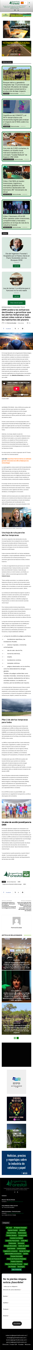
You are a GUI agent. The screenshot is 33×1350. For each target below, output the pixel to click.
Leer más (16, 266)
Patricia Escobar (14, 93)
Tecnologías (16, 307)
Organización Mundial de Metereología (12, 884)
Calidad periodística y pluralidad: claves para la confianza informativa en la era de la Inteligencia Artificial (9, 905)
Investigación (7, 126)
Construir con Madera (8, 159)
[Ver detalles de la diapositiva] (16, 15)
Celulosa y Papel (16, 990)
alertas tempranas (11, 881)
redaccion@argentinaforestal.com (15, 1213)
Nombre (5, 1296)
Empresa (6, 1315)
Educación (16, 960)
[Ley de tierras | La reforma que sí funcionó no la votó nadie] (16, 279)
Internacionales (7, 307)
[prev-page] (15, 1038)
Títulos (22, 307)
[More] (22, 328)
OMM (19, 881)
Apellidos (6, 1302)
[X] (29, 2)
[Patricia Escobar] (3, 323)
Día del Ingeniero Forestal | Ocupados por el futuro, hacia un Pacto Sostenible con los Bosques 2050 (16, 257)
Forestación (6, 93)
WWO (24, 884)
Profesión (6, 1309)
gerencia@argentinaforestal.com (15, 1201)
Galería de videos (7, 194)
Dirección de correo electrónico (12, 1289)
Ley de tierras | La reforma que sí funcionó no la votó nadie (16, 289)
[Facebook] (29, 6)
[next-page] (18, 1038)
